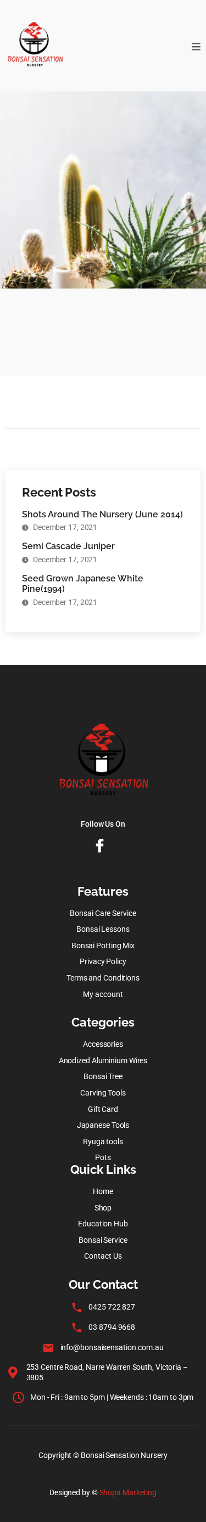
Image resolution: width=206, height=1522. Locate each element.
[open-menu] (196, 45)
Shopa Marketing (128, 1492)
